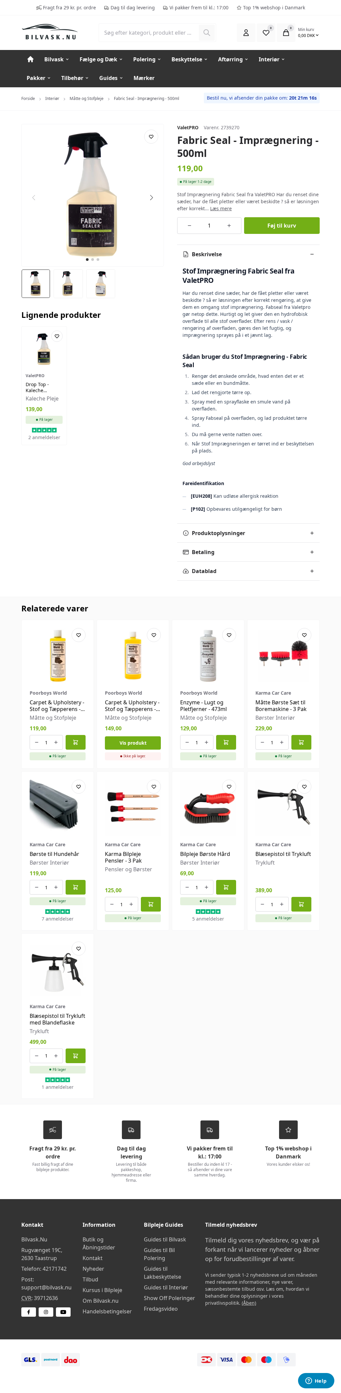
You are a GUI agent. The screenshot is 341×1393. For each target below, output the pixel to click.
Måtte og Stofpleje (87, 98)
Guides (108, 78)
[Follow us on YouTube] (63, 1312)
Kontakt (93, 1258)
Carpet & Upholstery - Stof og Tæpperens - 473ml (57, 709)
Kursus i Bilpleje (102, 1290)
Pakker (36, 78)
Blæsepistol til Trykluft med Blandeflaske (57, 1019)
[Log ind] (246, 32)
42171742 (55, 1268)
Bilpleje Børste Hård (205, 854)
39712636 (46, 1298)
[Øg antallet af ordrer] (229, 225)
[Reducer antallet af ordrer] (189, 225)
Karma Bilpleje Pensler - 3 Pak (123, 857)
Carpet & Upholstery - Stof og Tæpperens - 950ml (132, 709)
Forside (28, 98)
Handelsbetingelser (107, 1311)
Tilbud (90, 1279)
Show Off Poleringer (169, 1298)
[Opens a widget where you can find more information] (316, 1381)
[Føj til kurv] (76, 742)
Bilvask (54, 59)
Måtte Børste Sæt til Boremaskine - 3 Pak (281, 706)
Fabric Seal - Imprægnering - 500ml (146, 98)
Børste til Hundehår (54, 854)
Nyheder (93, 1268)
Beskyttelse (186, 59)
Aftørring (230, 59)
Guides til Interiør (166, 1287)
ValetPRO (187, 127)
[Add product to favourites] (151, 137)
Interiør (269, 59)
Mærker (144, 78)
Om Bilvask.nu (101, 1300)
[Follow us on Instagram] (46, 1312)
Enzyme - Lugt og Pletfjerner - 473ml (203, 706)
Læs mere (221, 208)
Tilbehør (72, 78)
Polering (144, 59)
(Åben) (249, 1303)
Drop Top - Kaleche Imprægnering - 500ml (44, 393)
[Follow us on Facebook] (28, 1312)
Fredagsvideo (161, 1308)
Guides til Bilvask (165, 1239)
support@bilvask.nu (46, 1287)
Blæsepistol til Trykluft (283, 854)
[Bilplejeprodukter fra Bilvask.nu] (54, 31)
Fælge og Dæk (98, 59)
